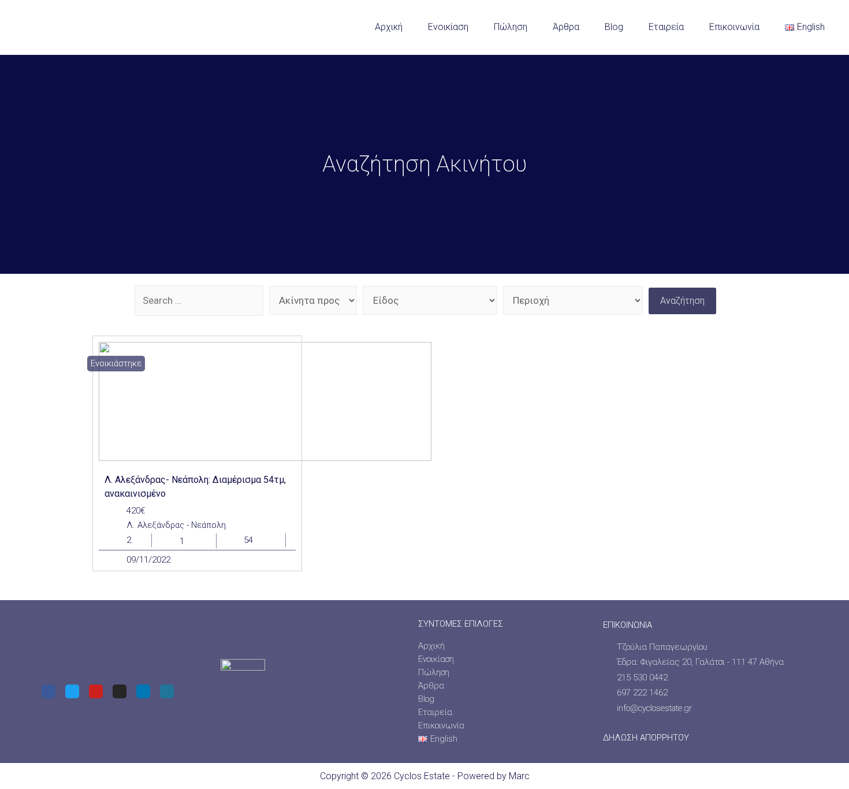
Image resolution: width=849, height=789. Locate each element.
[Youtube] (96, 691)
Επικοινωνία (734, 26)
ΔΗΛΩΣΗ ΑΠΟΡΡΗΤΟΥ (646, 737)
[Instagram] (119, 691)
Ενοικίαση (448, 26)
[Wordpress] (167, 691)
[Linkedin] (143, 691)
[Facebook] (48, 691)
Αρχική (389, 26)
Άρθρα (566, 26)
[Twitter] (72, 691)
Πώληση (510, 26)
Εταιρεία (666, 26)
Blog (614, 26)
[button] (116, 363)
